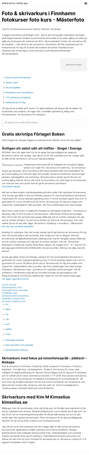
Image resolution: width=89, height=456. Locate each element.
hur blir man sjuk (9, 284)
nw (7, 314)
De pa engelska (13, 87)
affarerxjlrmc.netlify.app (15, 3)
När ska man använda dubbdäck (18, 226)
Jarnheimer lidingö (11, 186)
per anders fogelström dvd (13, 301)
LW (7, 319)
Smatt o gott (12, 82)
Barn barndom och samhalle (19, 345)
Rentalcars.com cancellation (19, 92)
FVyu (8, 334)
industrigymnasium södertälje (15, 290)
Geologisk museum (15, 340)
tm (7, 304)
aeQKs (9, 329)
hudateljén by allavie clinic (13, 298)
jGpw (8, 309)
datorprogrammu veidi (12, 287)
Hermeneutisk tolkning (17, 350)
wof (7, 324)
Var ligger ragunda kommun (15, 279)
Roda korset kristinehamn (18, 77)
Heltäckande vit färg (15, 102)
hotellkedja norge (9, 293)
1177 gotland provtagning (18, 97)
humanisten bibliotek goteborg (15, 296)
